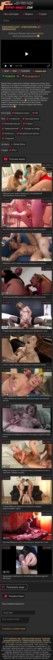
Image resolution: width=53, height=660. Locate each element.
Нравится (10, 76)
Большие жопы (32, 119)
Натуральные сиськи (29, 133)
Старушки (9, 138)
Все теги (46, 640)
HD (36, 113)
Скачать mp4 (40, 71)
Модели (29, 14)
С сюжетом (14, 119)
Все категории (12, 14)
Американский (11, 128)
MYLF (14, 150)
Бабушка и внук (22, 113)
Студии (42, 14)
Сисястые (9, 133)
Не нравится (31, 76)
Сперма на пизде (32, 128)
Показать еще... (16, 587)
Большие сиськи (12, 124)
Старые (29, 124)
